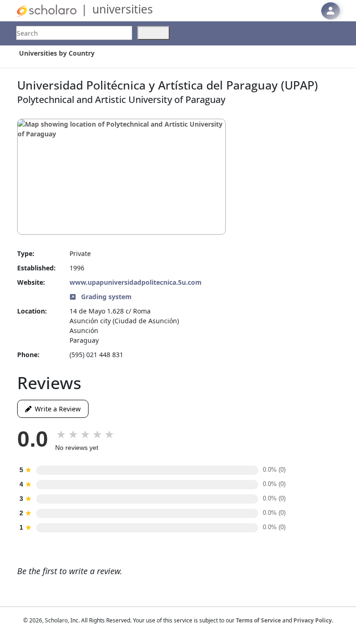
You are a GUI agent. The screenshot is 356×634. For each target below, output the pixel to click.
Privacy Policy (312, 620)
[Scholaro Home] (46, 10)
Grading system (105, 296)
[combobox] (74, 33)
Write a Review (56, 408)
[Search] (153, 33)
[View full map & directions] (121, 177)
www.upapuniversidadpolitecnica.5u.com (136, 282)
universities (122, 9)
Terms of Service (258, 620)
